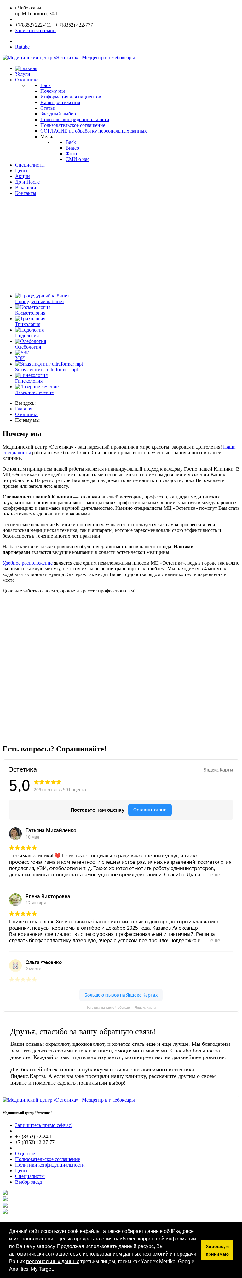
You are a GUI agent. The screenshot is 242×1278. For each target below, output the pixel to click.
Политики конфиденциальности (50, 1165)
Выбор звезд (28, 1182)
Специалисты (30, 1176)
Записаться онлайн (35, 30)
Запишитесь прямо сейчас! (43, 1125)
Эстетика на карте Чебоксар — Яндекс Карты (121, 1007)
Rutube (22, 47)
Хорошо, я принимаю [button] (217, 1250)
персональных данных (52, 1261)
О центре (25, 1153)
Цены (21, 1170)
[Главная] (26, 68)
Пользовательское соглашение (47, 1159)
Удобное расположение (28, 563)
